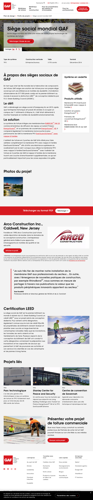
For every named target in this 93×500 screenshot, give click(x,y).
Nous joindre (63, 462)
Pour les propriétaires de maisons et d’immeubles (50, 8)
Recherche (39, 3)
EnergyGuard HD (48, 129)
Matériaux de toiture (22, 9)
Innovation (30, 473)
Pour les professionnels (68, 9)
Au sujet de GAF (32, 462)
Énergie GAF (79, 470)
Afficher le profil (12, 251)
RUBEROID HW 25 (52, 123)
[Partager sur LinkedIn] (13, 49)
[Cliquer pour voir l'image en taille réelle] (13, 186)
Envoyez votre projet (57, 440)
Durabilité (30, 483)
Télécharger (61, 211)
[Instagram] (11, 469)
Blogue (61, 472)
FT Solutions (79, 477)
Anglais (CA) (54, 3)
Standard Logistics (81, 466)
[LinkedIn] (8, 469)
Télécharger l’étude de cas (19, 41)
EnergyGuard (10, 129)
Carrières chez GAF (49, 462)
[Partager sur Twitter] (19, 49)
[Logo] (10, 10)
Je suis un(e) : (75, 3)
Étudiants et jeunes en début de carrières (49, 477)
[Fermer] (90, 492)
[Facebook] (4, 469)
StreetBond (78, 473)
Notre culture (47, 472)
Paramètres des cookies (66, 495)
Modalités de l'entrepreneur (77, 260)
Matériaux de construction (34, 8)
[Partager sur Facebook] (16, 49)
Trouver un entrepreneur (83, 9)
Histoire (29, 466)
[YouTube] (15, 469)
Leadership (30, 470)
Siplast (77, 462)
